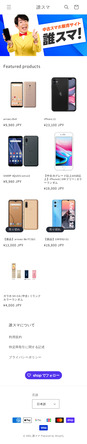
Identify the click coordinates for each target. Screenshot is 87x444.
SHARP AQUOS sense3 (16, 175)
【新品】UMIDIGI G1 (56, 239)
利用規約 (15, 337)
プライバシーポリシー (25, 357)
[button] (9, 7)
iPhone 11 (50, 119)
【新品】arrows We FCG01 (19, 239)
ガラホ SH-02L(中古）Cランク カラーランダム (22, 297)
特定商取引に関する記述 (27, 347)
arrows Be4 (10, 119)
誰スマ (36, 435)
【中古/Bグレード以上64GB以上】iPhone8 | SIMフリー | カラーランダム (63, 179)
